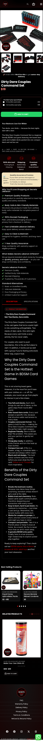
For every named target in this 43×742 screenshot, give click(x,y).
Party (16, 661)
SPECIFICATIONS (31, 301)
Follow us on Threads (22, 462)
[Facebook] (7, 731)
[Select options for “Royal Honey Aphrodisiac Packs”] (17, 574)
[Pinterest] (14, 731)
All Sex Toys (5, 592)
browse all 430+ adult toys (16, 549)
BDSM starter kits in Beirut (22, 546)
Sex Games (22, 661)
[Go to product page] (21, 638)
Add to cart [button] (12, 674)
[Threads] (35, 731)
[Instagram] (21, 731)
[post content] (10, 580)
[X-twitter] (28, 731)
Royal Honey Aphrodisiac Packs (10, 595)
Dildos (13, 661)
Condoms (34, 592)
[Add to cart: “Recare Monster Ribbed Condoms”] (38, 574)
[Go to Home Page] (2, 150)
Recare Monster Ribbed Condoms (31, 595)
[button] (28, 4)
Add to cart (22, 114)
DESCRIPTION (11, 301)
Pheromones (13, 592)
